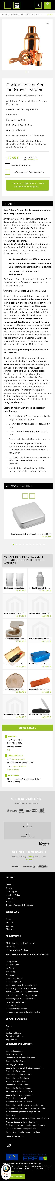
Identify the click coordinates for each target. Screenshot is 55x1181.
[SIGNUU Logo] (16, 5)
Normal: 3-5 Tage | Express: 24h (29, 855)
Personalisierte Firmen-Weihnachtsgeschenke (25, 1108)
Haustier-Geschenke (14, 1054)
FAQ (8, 750)
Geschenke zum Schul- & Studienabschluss (25, 1068)
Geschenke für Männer (15, 1061)
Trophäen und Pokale (15, 1036)
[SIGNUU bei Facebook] (28, 1146)
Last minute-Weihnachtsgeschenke (21, 1128)
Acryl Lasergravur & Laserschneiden (21, 985)
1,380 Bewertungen (27, 837)
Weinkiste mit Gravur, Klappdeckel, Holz (19, 664)
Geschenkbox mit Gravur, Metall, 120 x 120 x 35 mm (31, 534)
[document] (28, 1170)
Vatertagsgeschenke (14, 1064)
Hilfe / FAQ (10, 946)
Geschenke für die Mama (16, 1071)
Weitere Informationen (12, 1171)
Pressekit (10, 901)
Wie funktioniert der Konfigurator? (20, 943)
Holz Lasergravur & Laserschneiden (21, 988)
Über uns (10, 885)
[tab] (27, 203)
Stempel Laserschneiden (16, 1008)
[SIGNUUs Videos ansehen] (47, 1146)
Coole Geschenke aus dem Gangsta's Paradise (26, 1125)
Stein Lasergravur (13, 981)
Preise (8, 919)
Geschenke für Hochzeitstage (18, 1088)
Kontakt (12, 736)
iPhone (9, 1026)
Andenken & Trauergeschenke (19, 1101)
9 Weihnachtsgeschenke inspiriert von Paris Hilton (27, 1118)
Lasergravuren (12, 961)
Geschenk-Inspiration (19, 1043)
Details (9, 204)
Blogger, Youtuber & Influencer (19, 905)
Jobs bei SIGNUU (13, 895)
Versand (9, 922)
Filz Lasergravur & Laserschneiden (21, 998)
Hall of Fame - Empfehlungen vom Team (23, 1132)
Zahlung (9, 926)
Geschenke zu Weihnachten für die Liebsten (24, 1105)
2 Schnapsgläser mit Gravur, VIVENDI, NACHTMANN (24, 588)
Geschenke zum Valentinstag (18, 1084)
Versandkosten (32, 159)
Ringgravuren (11, 1039)
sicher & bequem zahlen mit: (26, 801)
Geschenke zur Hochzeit (16, 1098)
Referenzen (10, 898)
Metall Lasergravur (14, 978)
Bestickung (10, 971)
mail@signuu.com (14, 746)
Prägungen (10, 975)
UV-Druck (10, 968)
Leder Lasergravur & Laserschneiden (21, 995)
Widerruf (9, 929)
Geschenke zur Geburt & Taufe (19, 1074)
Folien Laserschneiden (15, 1002)
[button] (47, 25)
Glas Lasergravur (13, 1005)
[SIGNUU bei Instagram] (9, 1145)
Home (4, 14)
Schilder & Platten (13, 1033)
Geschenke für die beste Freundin (20, 1057)
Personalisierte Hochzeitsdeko (19, 1091)
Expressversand (13, 770)
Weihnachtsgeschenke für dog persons (23, 1122)
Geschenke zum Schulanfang (18, 1078)
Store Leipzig (11, 891)
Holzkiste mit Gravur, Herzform (15, 638)
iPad (7, 1029)
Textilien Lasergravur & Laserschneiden (23, 1012)
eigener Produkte (19, 766)
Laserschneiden (12, 964)
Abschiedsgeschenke (15, 1051)
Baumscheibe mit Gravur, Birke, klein (18, 689)
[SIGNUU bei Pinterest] (19, 1146)
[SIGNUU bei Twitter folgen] (37, 1146)
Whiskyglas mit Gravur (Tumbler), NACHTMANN (22, 613)
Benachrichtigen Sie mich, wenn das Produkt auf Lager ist (28, 185)
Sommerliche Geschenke (16, 1081)
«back (50, 14)
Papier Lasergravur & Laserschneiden (22, 991)
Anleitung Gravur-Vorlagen (17, 950)
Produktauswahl (18, 759)
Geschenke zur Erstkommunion (19, 1095)
